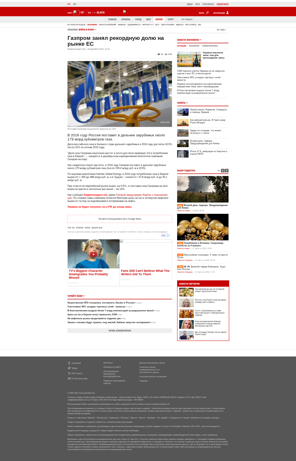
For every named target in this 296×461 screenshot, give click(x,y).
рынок (87, 227)
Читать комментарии (119, 330)
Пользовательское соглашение (153, 376)
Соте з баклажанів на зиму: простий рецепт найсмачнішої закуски (209, 312)
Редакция (143, 381)
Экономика (92, 24)
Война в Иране (86, 29)
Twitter (75, 368)
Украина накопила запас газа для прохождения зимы (213, 55)
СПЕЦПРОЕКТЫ (223, 4)
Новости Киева (183, 211)
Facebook (76, 363)
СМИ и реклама (167, 24)
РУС (69, 4)
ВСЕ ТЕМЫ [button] (221, 29)
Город (138, 19)
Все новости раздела (76, 24)
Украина (125, 19)
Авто (157, 24)
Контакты (108, 363)
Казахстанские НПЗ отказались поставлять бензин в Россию (104, 302)
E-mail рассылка (79, 378)
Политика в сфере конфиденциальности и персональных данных (149, 369)
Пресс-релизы (190, 24)
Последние (181, 45)
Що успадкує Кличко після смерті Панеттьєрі (211, 333)
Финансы (122, 24)
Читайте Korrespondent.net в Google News (119, 219)
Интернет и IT (147, 24)
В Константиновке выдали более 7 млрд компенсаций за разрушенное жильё (113, 310)
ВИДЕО (190, 4)
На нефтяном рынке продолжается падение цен (96, 318)
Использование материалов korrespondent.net (111, 374)
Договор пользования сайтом (152, 363)
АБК (199, 24)
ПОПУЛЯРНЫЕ (208, 4)
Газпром (79, 227)
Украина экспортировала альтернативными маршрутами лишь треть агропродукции (199, 85)
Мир (148, 19)
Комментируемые (210, 45)
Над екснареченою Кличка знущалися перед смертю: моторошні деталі (208, 323)
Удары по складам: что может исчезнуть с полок (205, 131)
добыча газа (97, 227)
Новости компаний (107, 24)
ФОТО (197, 4)
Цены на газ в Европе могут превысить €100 (94, 314)
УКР (74, 4)
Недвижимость (134, 24)
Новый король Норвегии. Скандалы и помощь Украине (208, 110)
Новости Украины (185, 260)
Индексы (179, 24)
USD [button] (89, 12)
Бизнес (159, 19)
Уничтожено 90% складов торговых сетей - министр (99, 306)
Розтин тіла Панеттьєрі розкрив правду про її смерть (210, 301)
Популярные (194, 45)
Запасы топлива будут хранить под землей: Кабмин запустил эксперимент (111, 322)
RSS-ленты (77, 373)
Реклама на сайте (112, 367)
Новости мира (183, 248)
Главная (112, 19)
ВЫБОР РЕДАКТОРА (186, 170)
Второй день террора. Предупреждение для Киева (204, 142)
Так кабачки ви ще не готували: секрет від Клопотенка (210, 290)
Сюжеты (181, 102)
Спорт (171, 19)
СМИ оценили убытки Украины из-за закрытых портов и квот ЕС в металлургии (201, 72)
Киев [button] (70, 12)
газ (73, 227)
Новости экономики (188, 39)
